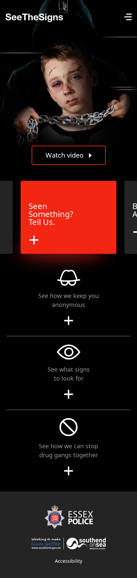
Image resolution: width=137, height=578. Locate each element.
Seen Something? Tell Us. (51, 213)
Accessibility (68, 561)
